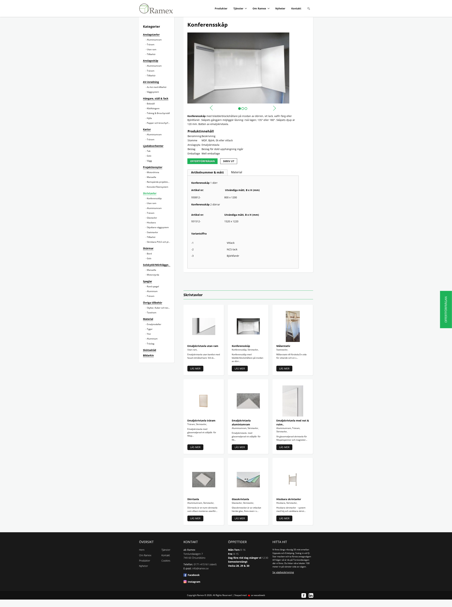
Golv (149, 155)
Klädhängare (153, 108)
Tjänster (238, 8)
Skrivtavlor (149, 193)
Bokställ (151, 103)
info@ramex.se (200, 568)
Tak (148, 151)
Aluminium (152, 291)
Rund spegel (153, 286)
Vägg (149, 160)
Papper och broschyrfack (159, 122)
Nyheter (280, 8)
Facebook (194, 575)
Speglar (147, 281)
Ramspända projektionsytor (160, 181)
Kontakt (296, 8)
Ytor (149, 333)
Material (148, 319)
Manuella (151, 177)
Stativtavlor (152, 232)
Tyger (150, 329)
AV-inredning (151, 82)
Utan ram (151, 49)
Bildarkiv (148, 355)
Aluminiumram (154, 39)
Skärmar (148, 248)
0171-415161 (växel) (205, 564)
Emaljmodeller (154, 324)
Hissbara (151, 222)
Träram (150, 44)
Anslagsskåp (150, 60)
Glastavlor (152, 217)
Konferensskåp (154, 198)
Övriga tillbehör (152, 302)
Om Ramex (259, 8)
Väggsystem (153, 91)
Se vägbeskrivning (283, 572)
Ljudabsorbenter (153, 146)
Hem (141, 549)
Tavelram (151, 312)
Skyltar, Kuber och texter (159, 307)
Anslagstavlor (151, 34)
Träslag (150, 343)
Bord (149, 253)
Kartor (147, 129)
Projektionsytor (152, 167)
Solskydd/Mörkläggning (157, 264)
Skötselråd (149, 350)
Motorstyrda (153, 274)
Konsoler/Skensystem (157, 186)
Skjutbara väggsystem (158, 227)
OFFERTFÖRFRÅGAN (202, 161)
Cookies (165, 560)
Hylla (149, 118)
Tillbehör (151, 54)
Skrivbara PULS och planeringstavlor (165, 241)
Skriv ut (228, 161)
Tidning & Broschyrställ (158, 113)
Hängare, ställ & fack (155, 98)
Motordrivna (153, 172)
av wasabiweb (258, 595)
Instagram (194, 581)
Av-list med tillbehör (157, 87)
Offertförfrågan (446, 309)
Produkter (221, 8)
